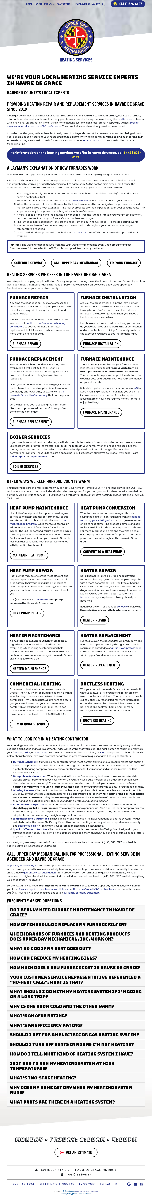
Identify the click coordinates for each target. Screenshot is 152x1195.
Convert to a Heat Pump (102, 551)
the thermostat (80, 200)
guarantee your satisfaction (39, 872)
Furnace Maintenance (101, 412)
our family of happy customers (81, 892)
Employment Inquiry (87, 4)
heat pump (41, 752)
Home (29, 4)
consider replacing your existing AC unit (110, 518)
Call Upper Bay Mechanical (76, 262)
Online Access (69, 1191)
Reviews (105, 1183)
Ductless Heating (97, 720)
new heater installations (54, 889)
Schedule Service (28, 262)
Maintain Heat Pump (29, 555)
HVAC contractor (93, 140)
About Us (68, 1183)
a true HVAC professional (126, 648)
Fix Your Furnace (124, 262)
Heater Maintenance (29, 668)
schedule (42, 599)
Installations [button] (43, 4)
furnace (17, 752)
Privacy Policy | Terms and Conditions (76, 1194)
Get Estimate (48, 1183)
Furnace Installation (101, 343)
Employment (87, 1183)
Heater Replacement (100, 665)
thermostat (79, 232)
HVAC (103, 752)
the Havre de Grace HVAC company (37, 393)
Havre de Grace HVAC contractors (93, 889)
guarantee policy (28, 826)
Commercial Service (29, 724)
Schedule (28, 1183)
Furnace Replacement (31, 421)
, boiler (26, 752)
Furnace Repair (25, 343)
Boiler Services (25, 466)
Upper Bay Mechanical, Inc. (22, 865)
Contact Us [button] (64, 4)
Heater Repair (94, 620)
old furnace (125, 119)
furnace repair (27, 889)
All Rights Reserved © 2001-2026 (86, 1191)
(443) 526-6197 (130, 3)
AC (136, 388)
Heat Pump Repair (27, 613)
